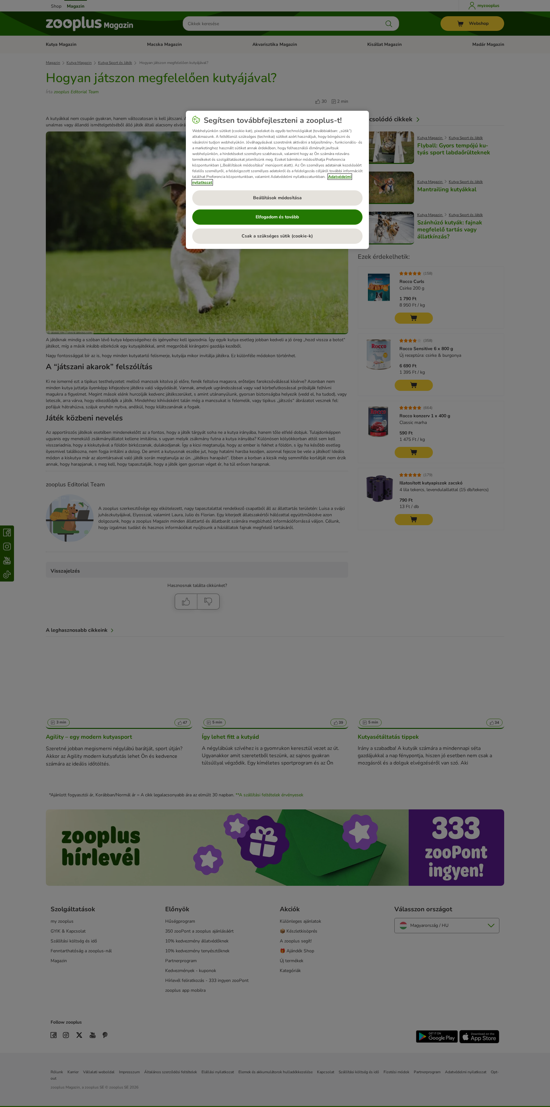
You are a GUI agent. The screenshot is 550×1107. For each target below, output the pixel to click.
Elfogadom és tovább (277, 217)
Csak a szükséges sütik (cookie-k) (277, 236)
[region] (277, 180)
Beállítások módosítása (277, 198)
